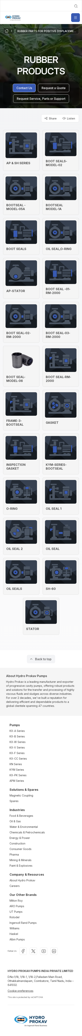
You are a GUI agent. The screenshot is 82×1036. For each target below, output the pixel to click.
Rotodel (14, 917)
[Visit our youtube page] (43, 951)
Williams (14, 928)
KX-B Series (17, 736)
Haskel (14, 933)
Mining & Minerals (20, 860)
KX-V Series (17, 747)
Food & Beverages (21, 815)
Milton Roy (16, 900)
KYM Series (17, 769)
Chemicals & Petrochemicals (27, 832)
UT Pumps (16, 911)
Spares (14, 801)
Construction (17, 843)
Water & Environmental (24, 826)
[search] (76, 6)
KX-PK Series (18, 775)
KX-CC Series (18, 758)
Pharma (14, 854)
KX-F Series (17, 753)
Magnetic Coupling (21, 795)
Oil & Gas (15, 821)
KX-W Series (18, 742)
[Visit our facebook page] (23, 951)
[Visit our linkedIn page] (54, 951)
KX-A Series (17, 730)
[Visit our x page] (33, 951)
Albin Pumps (17, 939)
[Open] (75, 17)
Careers (15, 885)
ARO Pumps (17, 906)
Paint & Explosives (21, 865)
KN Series (16, 764)
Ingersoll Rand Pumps (23, 922)
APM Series (17, 780)
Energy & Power (20, 838)
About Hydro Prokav (22, 880)
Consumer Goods (20, 849)
